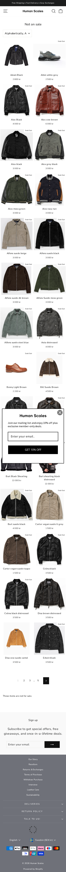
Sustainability (33, 795)
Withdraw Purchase (33, 779)
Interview (33, 784)
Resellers (33, 764)
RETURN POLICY (32, 811)
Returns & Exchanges (33, 769)
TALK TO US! (32, 819)
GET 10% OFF (33, 450)
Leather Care (33, 789)
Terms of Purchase (33, 774)
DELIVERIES (32, 804)
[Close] (60, 413)
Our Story (33, 759)
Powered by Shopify (33, 869)
